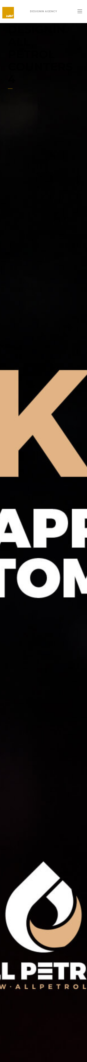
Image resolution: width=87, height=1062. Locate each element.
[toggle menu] (80, 11)
